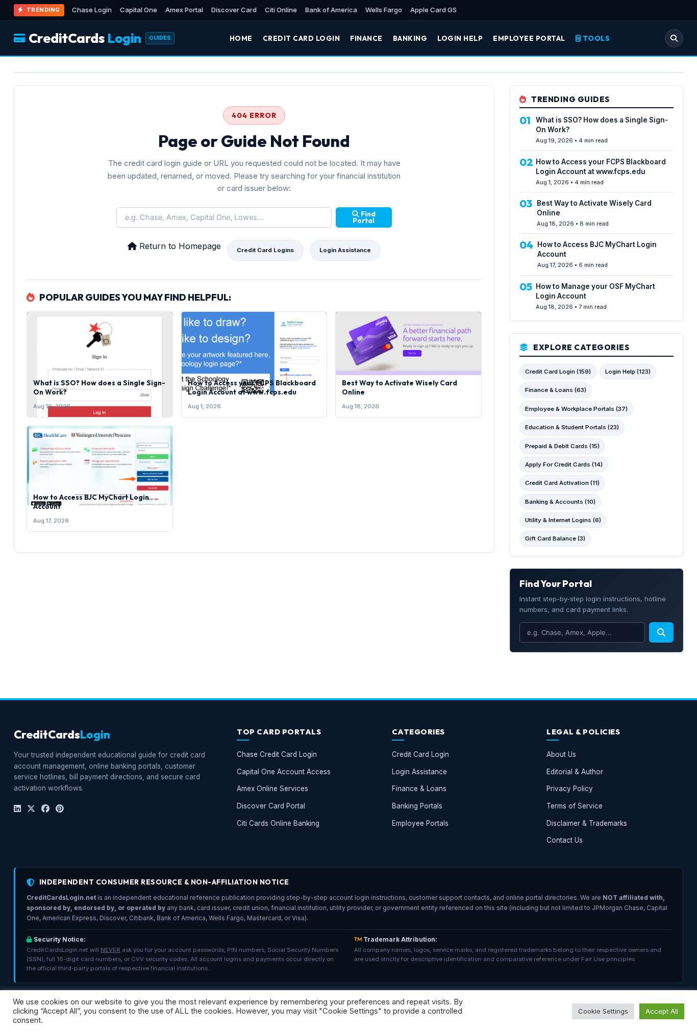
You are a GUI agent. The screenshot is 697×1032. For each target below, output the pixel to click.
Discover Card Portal (271, 806)
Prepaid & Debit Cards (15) (562, 446)
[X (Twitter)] (31, 809)
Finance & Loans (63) (555, 390)
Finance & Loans (419, 788)
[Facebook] (45, 809)
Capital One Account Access (284, 772)
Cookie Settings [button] (603, 1011)
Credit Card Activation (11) (562, 482)
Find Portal (364, 217)
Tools (595, 38)
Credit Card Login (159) (558, 371)
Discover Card (234, 10)
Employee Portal (529, 38)
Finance (366, 38)
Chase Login (92, 10)
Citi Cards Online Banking (278, 823)
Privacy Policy (569, 788)
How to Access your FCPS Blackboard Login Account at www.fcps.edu (252, 387)
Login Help (460, 38)
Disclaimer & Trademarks (586, 823)
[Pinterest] (60, 809)
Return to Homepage (179, 246)
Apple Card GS (433, 10)
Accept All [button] (661, 1011)
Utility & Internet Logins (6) (563, 520)
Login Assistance (345, 250)
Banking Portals (417, 806)
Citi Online (281, 10)
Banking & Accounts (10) (560, 501)
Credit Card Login (301, 38)
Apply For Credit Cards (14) (564, 464)
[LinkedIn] (17, 809)
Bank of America (331, 10)
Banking (410, 38)
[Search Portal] (674, 38)
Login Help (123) (628, 371)
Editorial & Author (574, 772)
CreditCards (85, 38)
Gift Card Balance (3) (555, 538)
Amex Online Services (272, 788)
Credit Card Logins (265, 250)
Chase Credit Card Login (277, 754)
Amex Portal (184, 10)
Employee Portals (420, 823)
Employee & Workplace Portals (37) (576, 408)
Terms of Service (574, 806)
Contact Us (564, 840)
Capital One (138, 10)
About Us (561, 754)
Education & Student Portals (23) (572, 427)
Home (241, 38)
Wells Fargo (383, 10)
